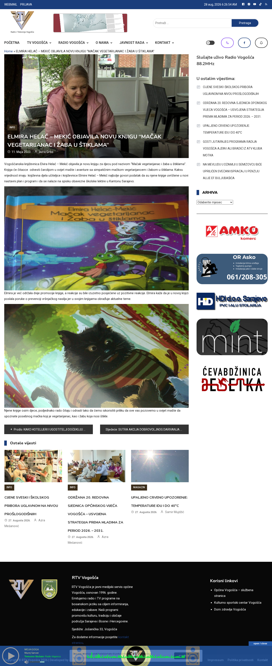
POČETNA (12, 43)
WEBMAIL (10, 4)
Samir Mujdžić (174, 512)
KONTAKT (162, 43)
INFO (12, 127)
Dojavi (261, 43)
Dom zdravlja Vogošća (230, 609)
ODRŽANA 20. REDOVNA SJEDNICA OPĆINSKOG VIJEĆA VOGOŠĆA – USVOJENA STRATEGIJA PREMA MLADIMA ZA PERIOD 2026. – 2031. (95, 514)
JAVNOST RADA (131, 43)
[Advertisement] (90, 23)
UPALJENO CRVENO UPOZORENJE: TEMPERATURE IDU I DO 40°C (226, 129)
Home (8, 51)
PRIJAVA (26, 4)
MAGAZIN (139, 487)
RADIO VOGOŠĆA (71, 43)
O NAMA (102, 43)
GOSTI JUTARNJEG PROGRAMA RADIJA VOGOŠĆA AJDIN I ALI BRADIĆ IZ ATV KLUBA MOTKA (232, 148)
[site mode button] (210, 43)
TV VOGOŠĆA (37, 43)
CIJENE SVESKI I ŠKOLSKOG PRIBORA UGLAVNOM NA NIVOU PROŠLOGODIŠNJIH (31, 505)
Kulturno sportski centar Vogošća (237, 603)
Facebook (244, 43)
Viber (227, 43)
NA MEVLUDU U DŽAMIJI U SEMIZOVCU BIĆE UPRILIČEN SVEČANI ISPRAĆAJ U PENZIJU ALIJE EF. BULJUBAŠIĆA (232, 171)
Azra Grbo (46, 152)
